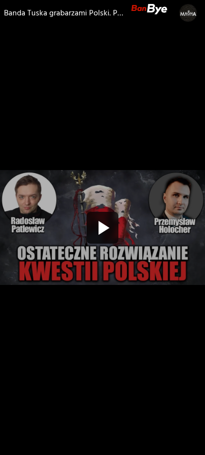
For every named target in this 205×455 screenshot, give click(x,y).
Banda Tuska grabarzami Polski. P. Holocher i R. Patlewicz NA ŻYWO (63, 12)
